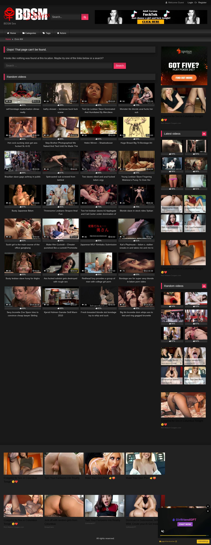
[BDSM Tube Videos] (27, 14)
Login (190, 2)
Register (202, 2)
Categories (30, 33)
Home (13, 33)
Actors (63, 33)
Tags (48, 33)
